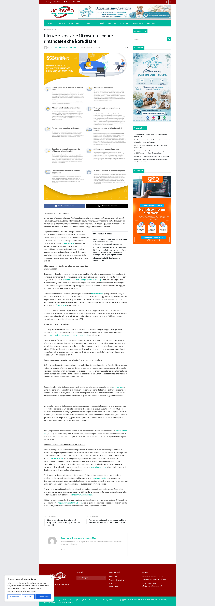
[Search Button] (170, 2)
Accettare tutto (43, 597)
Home (50, 23)
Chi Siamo (113, 577)
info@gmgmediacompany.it (152, 586)
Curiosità (100, 23)
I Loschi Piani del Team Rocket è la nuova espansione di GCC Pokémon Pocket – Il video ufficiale (151, 152)
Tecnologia (60, 23)
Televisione (124, 23)
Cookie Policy (114, 586)
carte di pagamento (99, 467)
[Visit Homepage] (59, 12)
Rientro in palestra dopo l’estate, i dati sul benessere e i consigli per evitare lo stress (152, 141)
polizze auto (118, 387)
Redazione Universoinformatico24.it (63, 47)
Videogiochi (87, 23)
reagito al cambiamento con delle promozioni (69, 335)
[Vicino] (51, 577)
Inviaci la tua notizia (73, 2)
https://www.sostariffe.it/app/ (70, 503)
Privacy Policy (114, 583)
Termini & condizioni (117, 580)
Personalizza (14, 597)
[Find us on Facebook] (166, 2)
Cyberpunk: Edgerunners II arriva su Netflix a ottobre (151, 156)
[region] (29, 588)
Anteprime (151, 23)
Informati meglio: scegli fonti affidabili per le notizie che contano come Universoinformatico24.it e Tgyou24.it (110, 241)
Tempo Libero (137, 23)
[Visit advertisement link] (124, 12)
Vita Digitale (74, 23)
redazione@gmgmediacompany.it (154, 579)
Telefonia (111, 23)
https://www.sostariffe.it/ (82, 495)
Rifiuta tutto (28, 597)
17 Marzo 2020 (85, 47)
